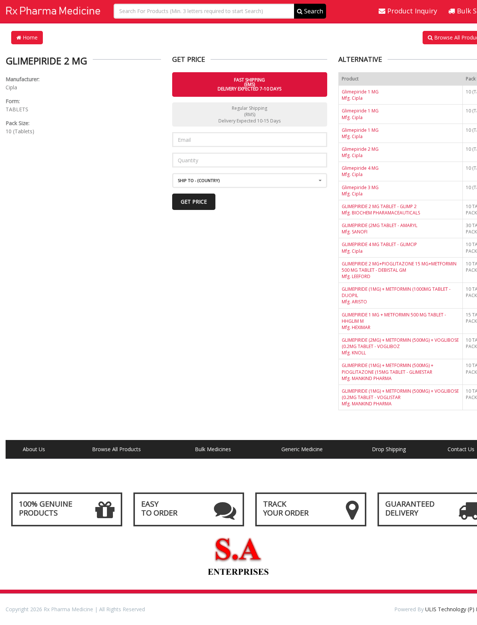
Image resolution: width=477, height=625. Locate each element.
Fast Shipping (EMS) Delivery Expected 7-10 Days (249, 84)
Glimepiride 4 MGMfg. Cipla (360, 171)
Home (29, 37)
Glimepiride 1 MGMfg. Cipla (360, 95)
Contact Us (461, 449)
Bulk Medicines (213, 449)
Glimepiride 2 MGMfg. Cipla (360, 152)
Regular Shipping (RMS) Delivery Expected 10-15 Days (249, 114)
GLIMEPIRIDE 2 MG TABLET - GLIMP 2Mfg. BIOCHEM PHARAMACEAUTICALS (381, 209)
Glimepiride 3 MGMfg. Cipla (360, 190)
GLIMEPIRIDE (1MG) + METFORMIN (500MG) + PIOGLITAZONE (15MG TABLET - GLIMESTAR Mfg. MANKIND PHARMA (387, 371)
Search (313, 11)
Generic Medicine (302, 449)
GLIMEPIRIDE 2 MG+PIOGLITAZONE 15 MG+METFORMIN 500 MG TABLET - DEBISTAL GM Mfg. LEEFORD (399, 270)
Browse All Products (116, 449)
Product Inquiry (411, 10)
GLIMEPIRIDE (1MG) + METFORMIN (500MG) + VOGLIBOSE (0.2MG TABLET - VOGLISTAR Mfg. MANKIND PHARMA (400, 397)
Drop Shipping (389, 449)
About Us (34, 449)
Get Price (194, 201)
